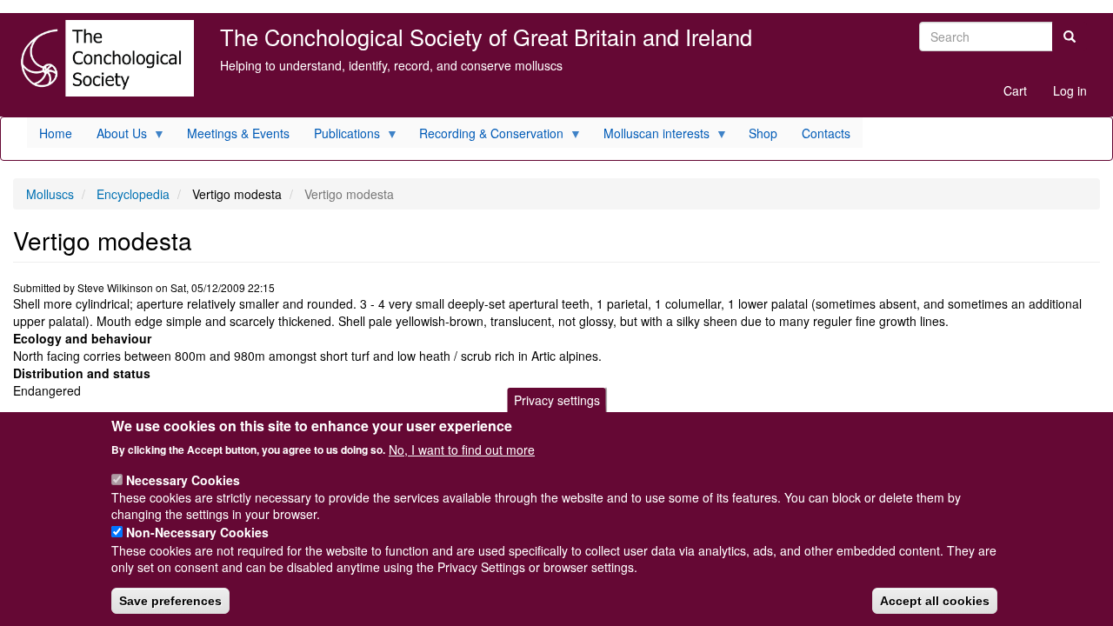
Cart (1015, 90)
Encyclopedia (133, 194)
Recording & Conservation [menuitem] (485, 136)
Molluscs (50, 194)
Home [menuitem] (55, 133)
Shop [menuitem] (763, 133)
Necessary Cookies (183, 479)
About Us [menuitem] (115, 136)
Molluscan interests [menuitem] (650, 136)
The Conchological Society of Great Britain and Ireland (486, 36)
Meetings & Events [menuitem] (238, 133)
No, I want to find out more (462, 448)
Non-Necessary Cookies (197, 532)
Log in (1070, 90)
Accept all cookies (935, 601)
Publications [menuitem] (341, 136)
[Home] (103, 58)
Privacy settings (557, 400)
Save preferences (170, 601)
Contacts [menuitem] (826, 133)
